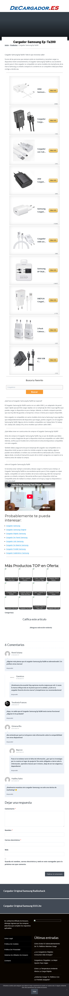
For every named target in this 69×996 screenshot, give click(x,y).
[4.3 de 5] (46, 283)
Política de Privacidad (12, 949)
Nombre (9, 830)
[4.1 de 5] (48, 164)
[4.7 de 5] (46, 223)
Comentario (10, 809)
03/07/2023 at (20, 752)
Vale (34, 991)
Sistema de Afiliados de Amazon (16, 955)
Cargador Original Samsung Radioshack (24, 890)
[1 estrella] (16, 623)
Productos (13, 45)
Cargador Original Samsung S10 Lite (22, 905)
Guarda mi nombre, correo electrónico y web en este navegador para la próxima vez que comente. (34, 862)
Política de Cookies (11, 944)
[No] (67, 990)
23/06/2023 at (15, 704)
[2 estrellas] (28, 623)
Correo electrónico (13, 840)
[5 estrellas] (23, 629)
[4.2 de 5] (47, 104)
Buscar (34, 391)
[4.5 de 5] (48, 373)
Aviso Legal (8, 938)
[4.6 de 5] (48, 134)
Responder (10, 668)
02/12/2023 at (15, 781)
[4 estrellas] (53, 623)
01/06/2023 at (15, 655)
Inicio (7, 45)
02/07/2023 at (15, 728)
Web (6, 850)
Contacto (7, 961)
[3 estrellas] (40, 623)
